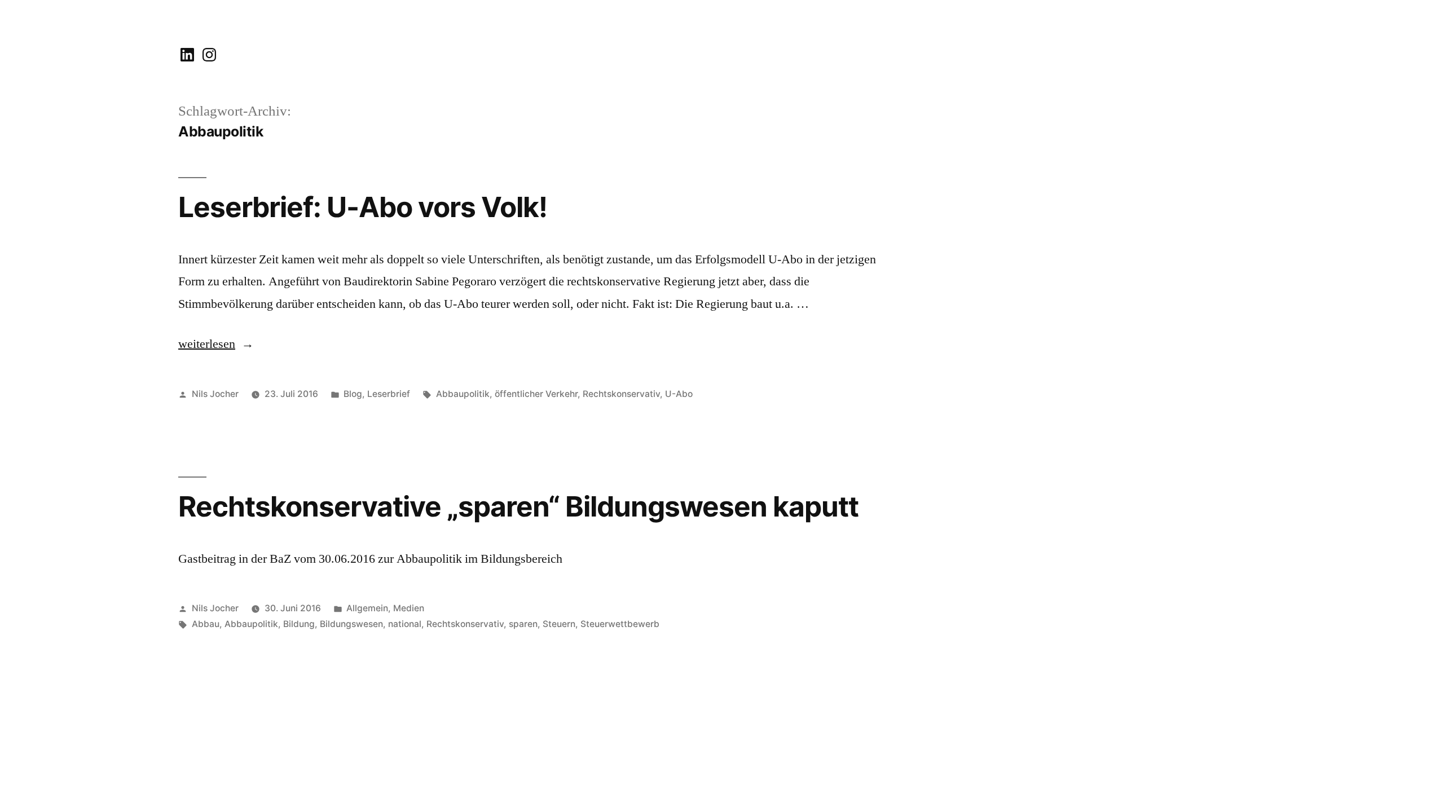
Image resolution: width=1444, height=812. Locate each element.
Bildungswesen (351, 624)
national (404, 624)
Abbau (205, 624)
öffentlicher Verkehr (536, 394)
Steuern (559, 624)
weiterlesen (207, 344)
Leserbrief (388, 394)
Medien (408, 608)
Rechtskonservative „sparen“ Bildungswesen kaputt (518, 506)
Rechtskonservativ (621, 394)
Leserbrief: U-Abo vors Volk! (362, 207)
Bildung (299, 624)
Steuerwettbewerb (619, 624)
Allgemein (367, 608)
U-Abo (679, 394)
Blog (353, 394)
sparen (523, 624)
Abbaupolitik (463, 394)
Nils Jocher (215, 394)
